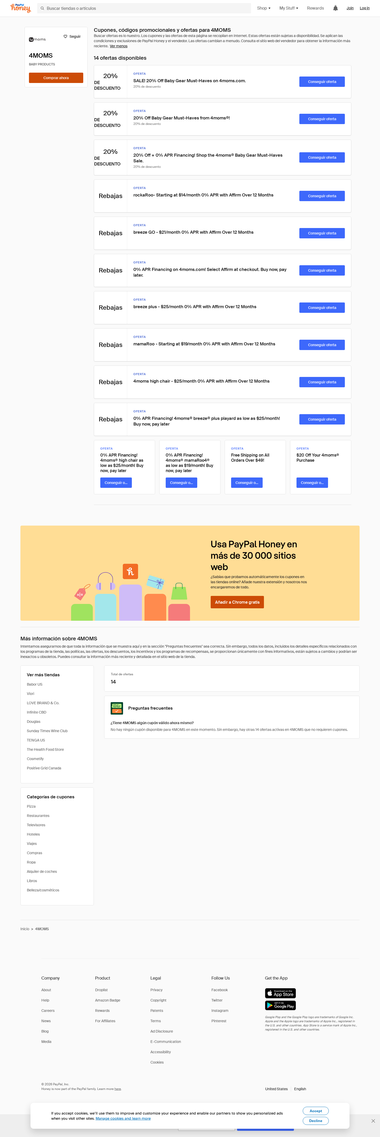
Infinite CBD (36, 712)
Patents (156, 1010)
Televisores (36, 825)
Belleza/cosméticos (43, 890)
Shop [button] (262, 8)
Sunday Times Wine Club (47, 731)
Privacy (156, 990)
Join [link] (350, 8)
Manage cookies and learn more (123, 1118)
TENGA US (36, 740)
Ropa (31, 862)
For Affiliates (105, 1021)
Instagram (220, 1010)
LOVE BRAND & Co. (43, 703)
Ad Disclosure (161, 1031)
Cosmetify (35, 758)
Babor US (34, 684)
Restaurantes (38, 815)
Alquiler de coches (42, 871)
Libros (32, 880)
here (118, 1089)
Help (45, 1000)
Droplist (101, 990)
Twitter (217, 1000)
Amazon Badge (107, 1000)
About (46, 990)
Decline (315, 1121)
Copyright (158, 1000)
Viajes (32, 843)
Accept (316, 1111)
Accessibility (160, 1052)
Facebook (219, 990)
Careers (48, 1010)
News (46, 1021)
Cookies (157, 1062)
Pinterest (218, 1021)
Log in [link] (365, 8)
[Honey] (20, 8)
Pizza (31, 806)
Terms (155, 1021)
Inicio (24, 929)
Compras (34, 853)
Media (46, 1041)
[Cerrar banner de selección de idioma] (373, 1121)
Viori (30, 693)
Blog (45, 1031)
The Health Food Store (45, 749)
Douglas (33, 721)
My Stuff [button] (287, 8)
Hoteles (33, 834)
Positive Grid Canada (44, 768)
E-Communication (165, 1041)
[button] (285, 1088)
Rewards (315, 8)
